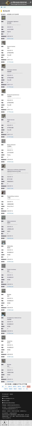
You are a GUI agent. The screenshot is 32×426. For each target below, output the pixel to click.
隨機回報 (19, 425)
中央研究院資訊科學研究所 (13, 407)
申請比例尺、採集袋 (8, 394)
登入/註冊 (4, 425)
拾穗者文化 (22, 411)
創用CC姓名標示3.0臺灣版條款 (9, 414)
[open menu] (30, 2)
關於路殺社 (6, 396)
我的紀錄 (12, 425)
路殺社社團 (6, 400)
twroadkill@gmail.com (8, 398)
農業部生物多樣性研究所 (13, 405)
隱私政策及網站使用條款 (9, 403)
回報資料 (27, 425)
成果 (5, 7)
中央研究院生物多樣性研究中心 (9, 408)
